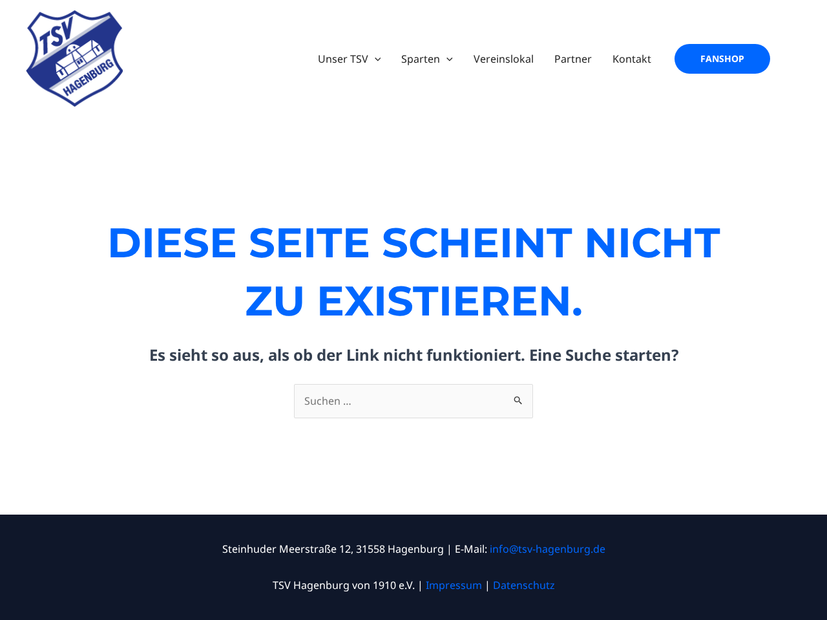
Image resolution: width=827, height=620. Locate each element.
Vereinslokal (504, 59)
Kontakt (631, 59)
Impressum (454, 585)
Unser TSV (343, 59)
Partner (573, 59)
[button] (374, 58)
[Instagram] (792, 59)
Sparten (420, 59)
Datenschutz (524, 585)
